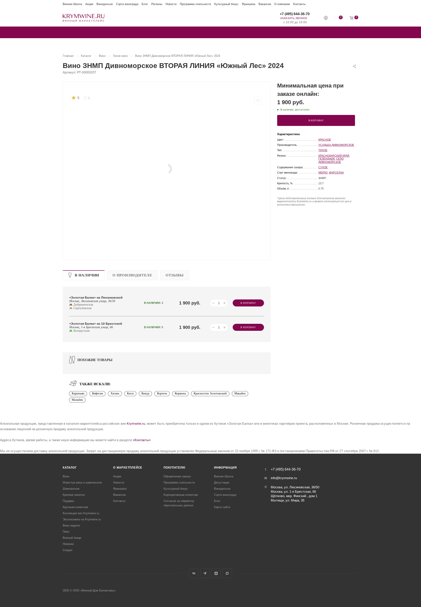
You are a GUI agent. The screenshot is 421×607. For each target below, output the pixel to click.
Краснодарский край (333, 155)
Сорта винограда (127, 4)
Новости (171, 4)
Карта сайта (222, 507)
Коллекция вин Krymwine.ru (81, 513)
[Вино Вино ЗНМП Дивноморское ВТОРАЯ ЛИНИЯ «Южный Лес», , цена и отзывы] (166, 169)
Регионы (156, 4)
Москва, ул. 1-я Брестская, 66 (293, 491)
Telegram (205, 573)
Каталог (70, 467)
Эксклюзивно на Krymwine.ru (82, 519)
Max (227, 573)
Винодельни (104, 4)
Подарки (68, 501)
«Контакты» (142, 440)
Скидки (67, 550)
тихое (322, 150)
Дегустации (221, 482)
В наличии (87, 275)
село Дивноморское (331, 160)
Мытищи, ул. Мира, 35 (287, 500)
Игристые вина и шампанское (82, 482)
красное (324, 139)
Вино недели (71, 525)
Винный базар (72, 537)
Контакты (299, 4)
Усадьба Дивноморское (336, 145)
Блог (145, 4)
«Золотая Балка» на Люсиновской (96, 297)
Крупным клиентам (75, 507)
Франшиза (248, 4)
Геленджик (326, 158)
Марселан (336, 172)
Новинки (68, 544)
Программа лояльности (195, 4)
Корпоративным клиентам (181, 494)
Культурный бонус (226, 4)
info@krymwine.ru (284, 478)
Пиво (66, 531)
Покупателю (174, 467)
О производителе (132, 275)
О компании (282, 4)
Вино (66, 476)
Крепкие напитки (74, 494)
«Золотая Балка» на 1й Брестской (95, 323)
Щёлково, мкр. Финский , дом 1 (294, 496)
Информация (225, 467)
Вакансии (265, 4)
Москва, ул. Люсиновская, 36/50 (295, 487)
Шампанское (71, 488)
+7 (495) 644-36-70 (295, 14)
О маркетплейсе (127, 467)
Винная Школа (72, 4)
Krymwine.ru (136, 423)
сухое (323, 167)
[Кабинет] (326, 18)
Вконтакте (193, 573)
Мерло (323, 172)
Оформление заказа (177, 476)
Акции (89, 4)
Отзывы (175, 275)
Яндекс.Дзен (216, 573)
